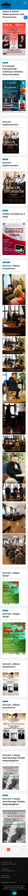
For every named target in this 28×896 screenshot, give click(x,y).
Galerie (4, 262)
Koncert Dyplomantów (10, 123)
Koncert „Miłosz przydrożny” (11, 665)
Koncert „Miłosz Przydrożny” (11, 267)
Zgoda (14, 893)
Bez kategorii (5, 62)
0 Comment (19, 20)
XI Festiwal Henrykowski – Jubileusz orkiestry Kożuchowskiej (12, 70)
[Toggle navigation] (25, 2)
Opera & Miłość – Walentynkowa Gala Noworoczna (13, 14)
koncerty (8, 262)
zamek (13, 20)
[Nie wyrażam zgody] (26, 890)
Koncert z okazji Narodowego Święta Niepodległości (13, 758)
